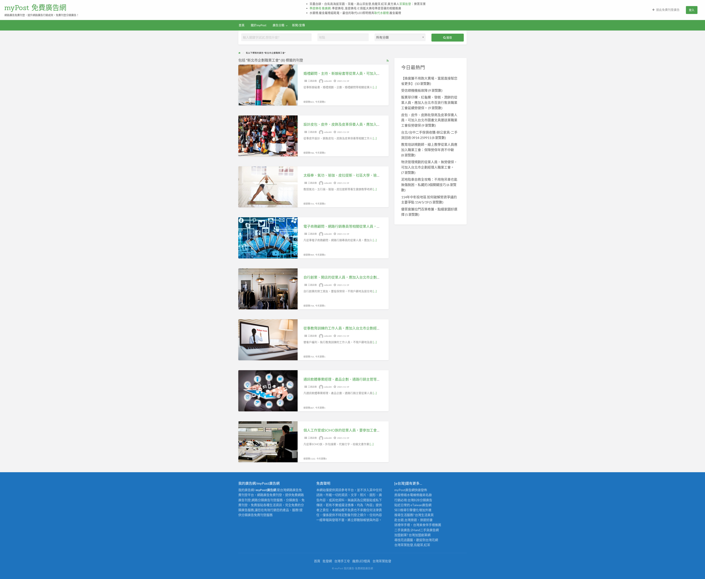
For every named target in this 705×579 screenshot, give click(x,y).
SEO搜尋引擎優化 (406, 510)
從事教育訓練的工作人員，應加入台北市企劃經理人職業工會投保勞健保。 (361, 328)
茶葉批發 (405, 4)
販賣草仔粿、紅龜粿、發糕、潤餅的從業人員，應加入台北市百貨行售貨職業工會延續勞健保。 (429, 102)
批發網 (327, 561)
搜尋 (449, 37)
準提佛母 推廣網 (320, 8)
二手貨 (424, 530)
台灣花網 (432, 540)
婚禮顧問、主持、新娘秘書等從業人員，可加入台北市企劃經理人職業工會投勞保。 (368, 73)
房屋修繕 (400, 495)
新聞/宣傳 (298, 25)
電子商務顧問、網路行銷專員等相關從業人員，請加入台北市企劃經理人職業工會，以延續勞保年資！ (381, 226)
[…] (375, 87)
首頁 (242, 25)
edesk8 (328, 81)
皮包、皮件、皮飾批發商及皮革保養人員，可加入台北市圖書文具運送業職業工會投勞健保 (429, 120)
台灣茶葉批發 (403, 545)
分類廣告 (426, 500)
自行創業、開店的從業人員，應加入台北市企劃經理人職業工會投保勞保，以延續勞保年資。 (374, 277)
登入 (691, 10)
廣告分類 (278, 25)
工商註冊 (312, 81)
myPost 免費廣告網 (35, 7)
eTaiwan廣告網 (421, 505)
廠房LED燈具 (361, 561)
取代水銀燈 (381, 13)
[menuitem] (666, 10)
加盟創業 (421, 535)
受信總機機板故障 (414, 90)
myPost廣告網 (404, 490)
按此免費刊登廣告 (668, 9)
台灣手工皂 (342, 561)
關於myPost (258, 25)
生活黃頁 (427, 515)
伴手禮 (430, 525)
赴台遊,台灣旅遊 (405, 520)
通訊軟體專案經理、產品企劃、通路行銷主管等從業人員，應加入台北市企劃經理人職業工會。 (376, 379)
